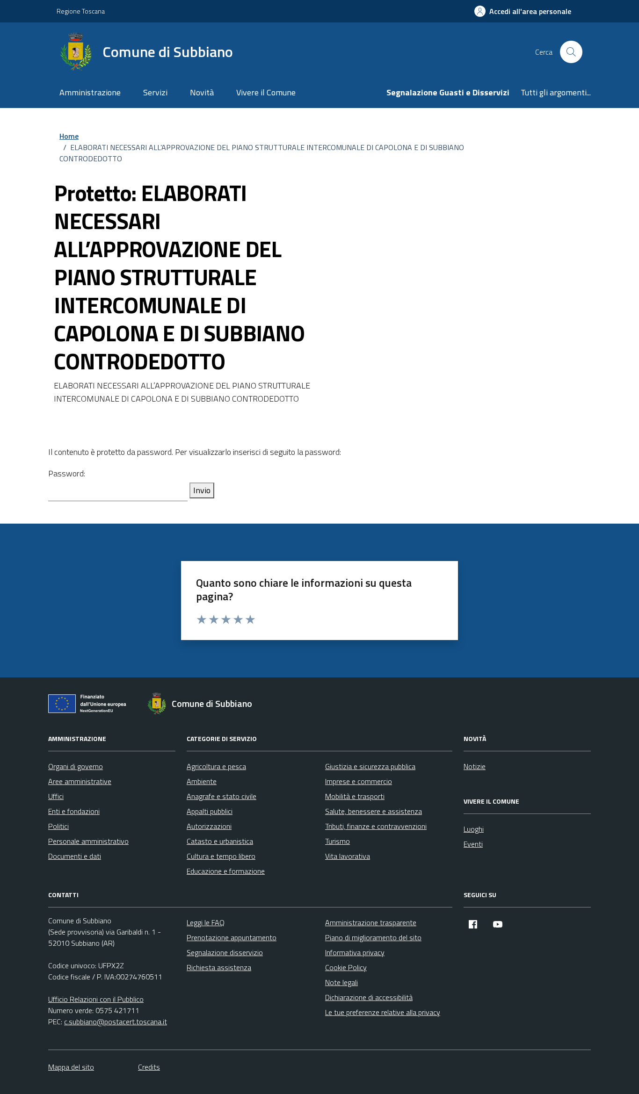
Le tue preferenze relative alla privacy (382, 1012)
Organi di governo (75, 766)
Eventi (473, 843)
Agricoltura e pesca (216, 766)
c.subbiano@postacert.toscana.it (115, 1021)
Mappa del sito (71, 1066)
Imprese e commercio (358, 781)
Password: (66, 473)
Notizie (475, 766)
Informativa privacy (355, 952)
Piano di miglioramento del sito (373, 937)
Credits (149, 1066)
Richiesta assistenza (219, 967)
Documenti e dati (74, 856)
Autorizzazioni (209, 826)
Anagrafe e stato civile (221, 796)
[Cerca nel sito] (571, 52)
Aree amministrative (79, 781)
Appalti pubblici (209, 811)
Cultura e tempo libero (221, 856)
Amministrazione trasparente (370, 922)
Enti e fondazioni (74, 811)
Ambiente (202, 781)
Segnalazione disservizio (225, 952)
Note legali (341, 982)
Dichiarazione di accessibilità (369, 997)
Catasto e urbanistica (220, 841)
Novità (202, 92)
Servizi (155, 92)
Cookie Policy (346, 967)
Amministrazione (90, 92)
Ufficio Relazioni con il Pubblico (96, 999)
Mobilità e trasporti (355, 796)
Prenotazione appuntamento (231, 937)
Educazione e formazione (226, 871)
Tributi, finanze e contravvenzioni (376, 826)
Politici (58, 826)
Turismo (337, 841)
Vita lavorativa (347, 856)
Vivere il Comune (266, 92)
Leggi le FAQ (206, 922)
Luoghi (474, 829)
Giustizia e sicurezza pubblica (370, 766)
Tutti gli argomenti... (556, 92)
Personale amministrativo (88, 841)
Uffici (56, 796)
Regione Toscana (81, 11)
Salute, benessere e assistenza (373, 811)
